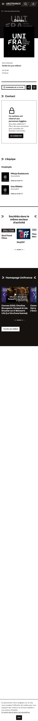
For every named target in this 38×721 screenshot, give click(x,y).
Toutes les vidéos (10, 329)
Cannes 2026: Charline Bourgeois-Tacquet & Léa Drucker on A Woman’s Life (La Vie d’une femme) (15, 309)
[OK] (19, 717)
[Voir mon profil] (33, 4)
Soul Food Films (7, 236)
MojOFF (21, 242)
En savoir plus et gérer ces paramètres (16, 712)
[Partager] (28, 87)
